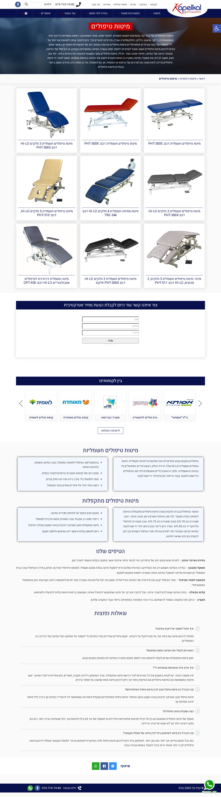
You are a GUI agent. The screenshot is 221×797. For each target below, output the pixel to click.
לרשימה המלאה (110, 430)
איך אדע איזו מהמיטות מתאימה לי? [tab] (173, 668)
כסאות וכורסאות (130, 13)
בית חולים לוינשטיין (179, 417)
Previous (200, 403)
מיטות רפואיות (188, 79)
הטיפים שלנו (110, 551)
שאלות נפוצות (110, 613)
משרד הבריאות (145, 417)
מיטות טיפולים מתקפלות (110, 500)
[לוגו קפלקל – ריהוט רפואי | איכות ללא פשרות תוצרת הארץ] (187, 8)
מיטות (157, 13)
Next (21, 403)
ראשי (202, 79)
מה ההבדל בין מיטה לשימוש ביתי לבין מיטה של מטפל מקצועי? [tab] (158, 733)
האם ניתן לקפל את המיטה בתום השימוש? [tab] (170, 650)
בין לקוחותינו (110, 381)
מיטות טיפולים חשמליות (110, 450)
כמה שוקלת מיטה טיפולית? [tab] (178, 711)
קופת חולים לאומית (76, 417)
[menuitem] (155, 13)
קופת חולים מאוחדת (110, 417)
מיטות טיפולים (110, 26)
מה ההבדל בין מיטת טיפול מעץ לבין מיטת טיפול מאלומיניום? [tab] (159, 690)
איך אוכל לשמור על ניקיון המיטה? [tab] (174, 629)
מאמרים (45, 13)
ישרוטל (41, 417)
